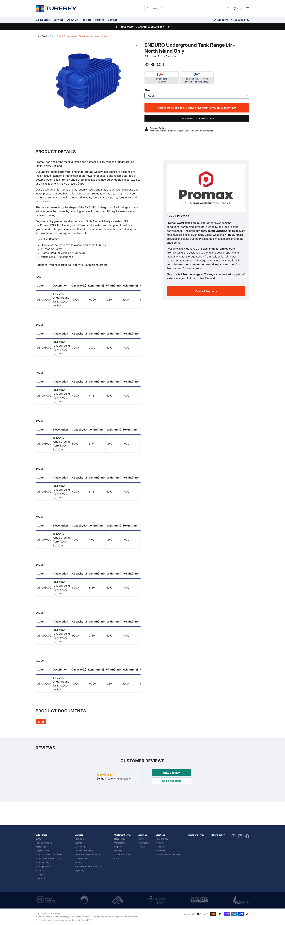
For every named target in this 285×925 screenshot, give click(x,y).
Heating (78, 862)
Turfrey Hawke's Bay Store (168, 854)
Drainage (40, 874)
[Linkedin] (240, 836)
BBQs (38, 839)
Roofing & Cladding (84, 850)
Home (38, 36)
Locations (223, 19)
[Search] (226, 8)
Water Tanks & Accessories (48, 858)
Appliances (41, 846)
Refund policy (218, 835)
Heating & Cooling (44, 843)
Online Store (43, 19)
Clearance (40, 878)
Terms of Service (122, 854)
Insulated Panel (82, 858)
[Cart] (247, 8)
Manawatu (161, 846)
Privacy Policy (61, 916)
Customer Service (122, 835)
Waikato (159, 843)
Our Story (142, 839)
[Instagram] (234, 836)
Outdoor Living (42, 850)
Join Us (141, 846)
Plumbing (79, 839)
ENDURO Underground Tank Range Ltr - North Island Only (84, 36)
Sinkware (40, 870)
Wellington (160, 850)
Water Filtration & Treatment (49, 854)
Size (147, 90)
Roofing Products (44, 866)
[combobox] (187, 8)
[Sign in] (241, 8)
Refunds (118, 850)
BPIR (116, 858)
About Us (72, 19)
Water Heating (42, 862)
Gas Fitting (80, 846)
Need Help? (119, 839)
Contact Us (119, 843)
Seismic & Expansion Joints (87, 854)
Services (58, 19)
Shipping (118, 846)
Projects (86, 19)
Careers (99, 19)
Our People (143, 843)
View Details (207, 130)
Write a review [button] (171, 772)
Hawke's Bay (162, 839)
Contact (112, 19)
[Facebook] (247, 836)
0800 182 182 (241, 19)
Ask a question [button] (171, 780)
